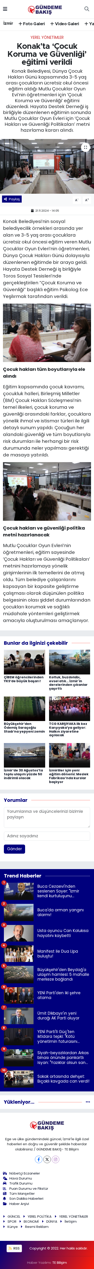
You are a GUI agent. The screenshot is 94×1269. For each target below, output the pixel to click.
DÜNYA (51, 1221)
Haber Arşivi (19, 1203)
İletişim (71, 1221)
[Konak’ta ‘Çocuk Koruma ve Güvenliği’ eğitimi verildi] (47, 166)
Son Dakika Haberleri (26, 1198)
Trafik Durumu (20, 1183)
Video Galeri (66, 24)
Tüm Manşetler (22, 1193)
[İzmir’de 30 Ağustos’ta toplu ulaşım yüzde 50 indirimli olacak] (24, 755)
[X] (47, 1159)
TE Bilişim (59, 1262)
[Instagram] (55, 1159)
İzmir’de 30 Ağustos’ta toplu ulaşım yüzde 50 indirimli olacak (23, 774)
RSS (16, 1248)
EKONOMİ (31, 1221)
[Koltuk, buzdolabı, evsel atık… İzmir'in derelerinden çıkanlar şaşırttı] (69, 661)
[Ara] (86, 9)
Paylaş (14, 199)
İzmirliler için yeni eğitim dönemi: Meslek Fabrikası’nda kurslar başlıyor (69, 776)
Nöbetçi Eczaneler (24, 1173)
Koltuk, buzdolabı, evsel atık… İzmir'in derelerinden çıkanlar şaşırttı (68, 683)
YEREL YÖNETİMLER (47, 37)
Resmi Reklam (37, 1226)
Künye (13, 1226)
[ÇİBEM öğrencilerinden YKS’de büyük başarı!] (24, 661)
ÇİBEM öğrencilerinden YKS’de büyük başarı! (24, 679)
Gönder (14, 849)
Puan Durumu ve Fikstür (28, 1188)
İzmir (8, 24)
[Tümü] (88, 1102)
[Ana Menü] (5, 9)
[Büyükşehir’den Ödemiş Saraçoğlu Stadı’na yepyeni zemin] (24, 708)
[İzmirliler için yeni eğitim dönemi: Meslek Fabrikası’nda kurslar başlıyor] (69, 755)
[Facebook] (38, 1159)
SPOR (12, 1221)
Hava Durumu (20, 1178)
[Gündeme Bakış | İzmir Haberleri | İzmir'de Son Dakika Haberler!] (45, 8)
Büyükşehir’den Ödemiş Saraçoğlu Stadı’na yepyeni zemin (24, 727)
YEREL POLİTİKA (40, 1216)
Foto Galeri (33, 24)
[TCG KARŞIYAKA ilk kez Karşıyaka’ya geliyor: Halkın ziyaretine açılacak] (69, 708)
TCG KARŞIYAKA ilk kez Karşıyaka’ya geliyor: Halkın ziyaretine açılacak (68, 729)
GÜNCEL (14, 1216)
